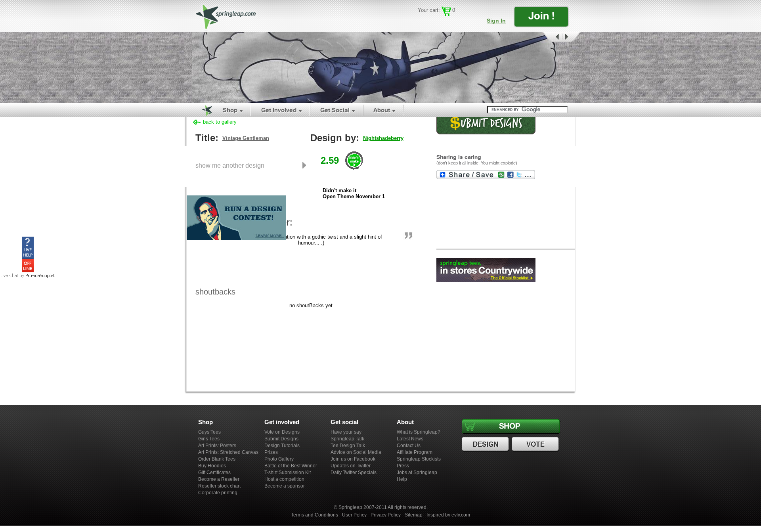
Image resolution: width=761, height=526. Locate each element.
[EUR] (456, 22)
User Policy (354, 515)
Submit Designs (281, 439)
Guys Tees (209, 432)
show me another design (229, 165)
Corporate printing (217, 492)
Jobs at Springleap (417, 472)
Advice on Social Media (356, 452)
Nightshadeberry (383, 138)
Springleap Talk (347, 439)
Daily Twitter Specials (354, 472)
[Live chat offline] (28, 271)
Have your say (346, 432)
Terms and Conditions (314, 515)
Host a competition (284, 479)
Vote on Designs (282, 432)
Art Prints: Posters (217, 445)
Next (572, 37)
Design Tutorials (282, 445)
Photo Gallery (279, 459)
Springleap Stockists (419, 459)
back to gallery (220, 122)
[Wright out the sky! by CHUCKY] (380, 67)
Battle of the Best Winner (290, 466)
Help (402, 479)
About (381, 110)
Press (403, 466)
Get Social (335, 110)
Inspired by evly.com (448, 515)
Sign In (496, 20)
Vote (536, 444)
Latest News (410, 439)
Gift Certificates (214, 472)
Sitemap (414, 515)
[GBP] (433, 22)
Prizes (271, 452)
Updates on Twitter (351, 466)
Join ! (541, 16)
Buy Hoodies (212, 466)
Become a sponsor (284, 486)
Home (202, 110)
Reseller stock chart (219, 486)
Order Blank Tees (216, 459)
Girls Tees (209, 439)
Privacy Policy (386, 515)
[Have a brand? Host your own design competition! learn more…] (236, 239)
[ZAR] (445, 22)
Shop (230, 110)
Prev (551, 37)
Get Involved (278, 110)
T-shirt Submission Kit (287, 472)
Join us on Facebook (353, 459)
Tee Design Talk (348, 445)
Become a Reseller (218, 479)
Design (486, 444)
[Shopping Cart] (446, 11)
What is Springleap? (418, 432)
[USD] (422, 22)
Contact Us (409, 445)
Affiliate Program (414, 452)
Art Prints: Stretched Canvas (228, 452)
